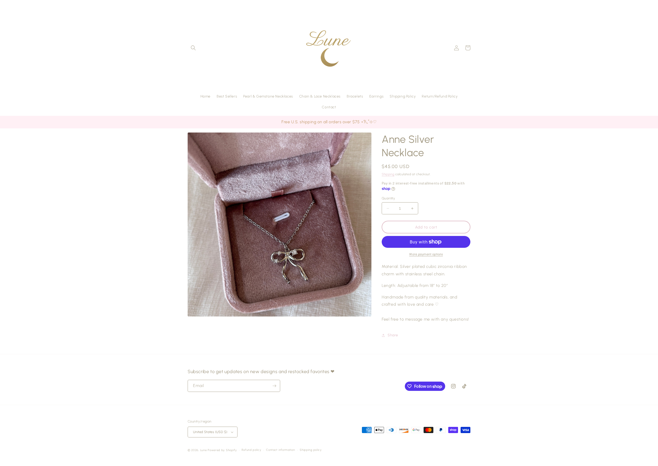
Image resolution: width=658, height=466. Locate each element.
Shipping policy (311, 450)
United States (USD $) (210, 432)
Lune (203, 450)
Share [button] (393, 335)
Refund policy (251, 450)
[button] (193, 48)
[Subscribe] (274, 386)
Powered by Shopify (222, 450)
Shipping (388, 174)
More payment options (426, 254)
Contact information (280, 450)
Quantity (388, 198)
